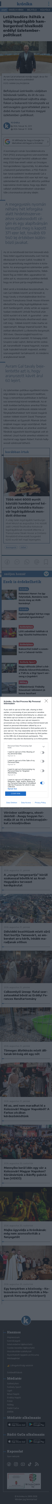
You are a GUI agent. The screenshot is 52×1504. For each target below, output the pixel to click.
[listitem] (26, 746)
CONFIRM (15, 794)
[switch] (42, 752)
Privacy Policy (40, 803)
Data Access (26, 803)
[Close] (47, 701)
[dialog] (26, 752)
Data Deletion (11, 803)
